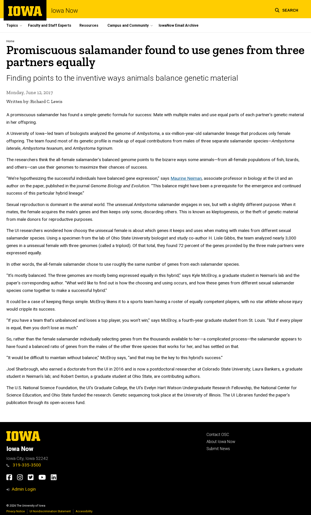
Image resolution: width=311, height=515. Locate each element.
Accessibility (84, 511)
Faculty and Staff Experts (49, 25)
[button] (286, 9)
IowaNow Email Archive (179, 25)
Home (10, 41)
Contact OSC (217, 434)
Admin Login (24, 489)
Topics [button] (12, 25)
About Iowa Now (220, 441)
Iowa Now (64, 11)
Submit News (218, 448)
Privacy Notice (15, 511)
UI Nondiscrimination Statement (50, 511)
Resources (88, 25)
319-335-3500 (26, 465)
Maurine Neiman (186, 178)
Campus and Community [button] (128, 25)
